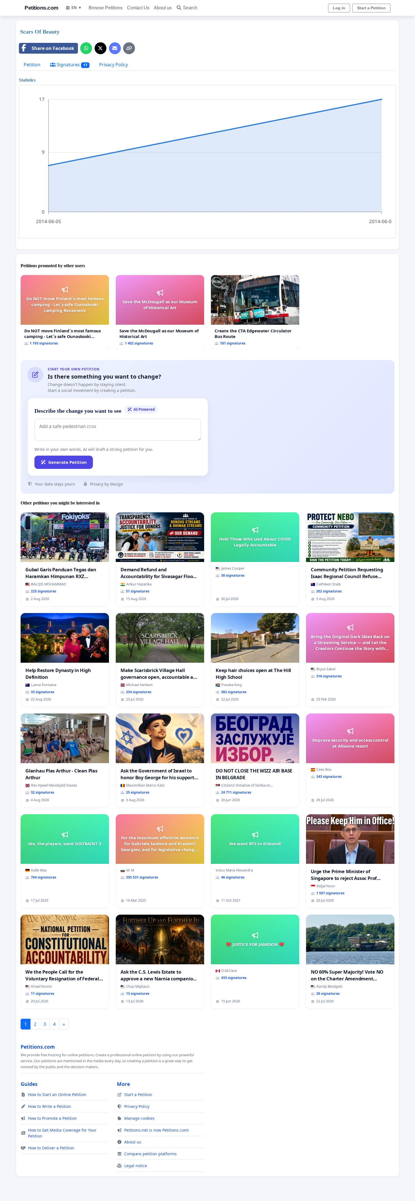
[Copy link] (129, 48)
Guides (29, 1084)
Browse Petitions (106, 7)
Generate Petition (67, 462)
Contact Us (138, 7)
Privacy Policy (113, 65)
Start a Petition (371, 8)
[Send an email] (115, 48)
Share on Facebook (53, 48)
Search (190, 7)
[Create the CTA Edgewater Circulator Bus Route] (255, 312)
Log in (339, 8)
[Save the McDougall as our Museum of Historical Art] (160, 312)
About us (163, 7)
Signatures (71, 65)
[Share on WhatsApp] (86, 48)
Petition (32, 65)
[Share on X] (100, 48)
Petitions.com (41, 8)
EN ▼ (76, 7)
